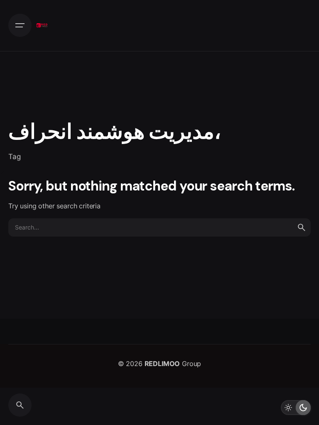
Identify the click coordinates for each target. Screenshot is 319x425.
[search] (301, 227)
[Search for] (159, 227)
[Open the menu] (20, 25)
